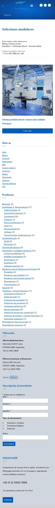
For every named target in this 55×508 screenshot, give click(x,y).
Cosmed (5, 159)
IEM (3, 165)
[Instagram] (49, 5)
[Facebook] (45, 5)
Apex (4, 152)
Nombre (7, 404)
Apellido (7, 411)
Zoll (3, 187)
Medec (5, 174)
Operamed (6, 177)
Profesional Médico (15, 426)
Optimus (5, 181)
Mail (5, 397)
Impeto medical (8, 168)
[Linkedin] (41, 5)
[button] (31, 5)
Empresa (11, 428)
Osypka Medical (9, 184)
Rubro (5, 433)
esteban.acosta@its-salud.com (13, 51)
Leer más (27, 131)
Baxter (5, 155)
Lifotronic (6, 171)
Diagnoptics (7, 162)
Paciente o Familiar (15, 423)
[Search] (50, 15)
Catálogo (8, 500)
